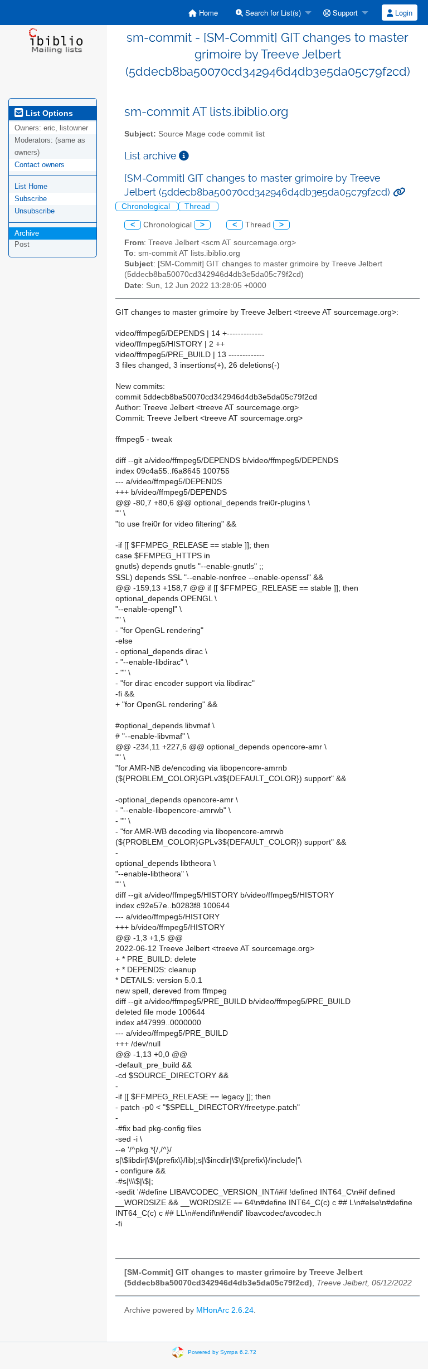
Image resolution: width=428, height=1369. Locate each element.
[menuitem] (203, 12)
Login (402, 12)
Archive (26, 233)
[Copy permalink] (399, 192)
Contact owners (39, 164)
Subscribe (30, 198)
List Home (30, 186)
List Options (48, 113)
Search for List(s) (272, 12)
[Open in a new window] (184, 156)
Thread (198, 206)
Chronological (146, 206)
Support (344, 12)
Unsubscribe (34, 211)
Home (207, 12)
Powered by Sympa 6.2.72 (222, 1352)
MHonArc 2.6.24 (225, 1310)
